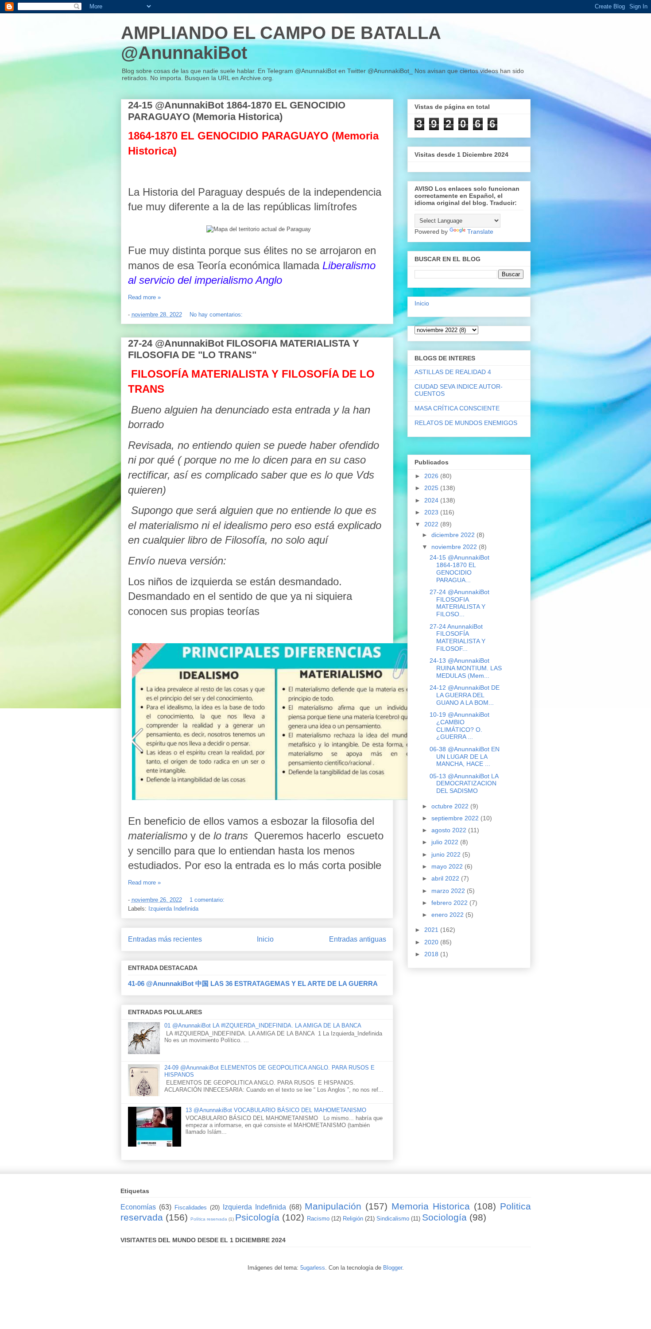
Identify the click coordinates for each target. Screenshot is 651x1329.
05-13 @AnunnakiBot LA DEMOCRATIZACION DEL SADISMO (464, 784)
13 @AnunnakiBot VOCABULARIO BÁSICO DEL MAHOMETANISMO (276, 1110)
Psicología (257, 1217)
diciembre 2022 (454, 534)
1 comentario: (208, 899)
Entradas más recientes (165, 939)
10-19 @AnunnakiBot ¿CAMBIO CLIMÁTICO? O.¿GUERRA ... (459, 725)
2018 (432, 954)
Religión (353, 1218)
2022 (432, 524)
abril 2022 (446, 878)
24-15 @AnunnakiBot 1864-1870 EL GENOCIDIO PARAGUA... (459, 568)
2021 (432, 929)
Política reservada (208, 1219)
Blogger (392, 1267)
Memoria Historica (430, 1206)
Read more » (144, 297)
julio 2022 (445, 842)
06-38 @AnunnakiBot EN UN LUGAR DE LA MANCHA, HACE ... (465, 757)
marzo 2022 (449, 890)
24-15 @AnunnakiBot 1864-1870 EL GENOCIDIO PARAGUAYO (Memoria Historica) (236, 111)
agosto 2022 (449, 830)
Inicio (265, 939)
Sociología (444, 1217)
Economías (138, 1207)
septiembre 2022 (455, 818)
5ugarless (312, 1267)
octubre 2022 (450, 806)
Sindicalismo (392, 1218)
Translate (480, 231)
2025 (432, 487)
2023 (432, 512)
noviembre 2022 (455, 546)
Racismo (318, 1218)
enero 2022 (448, 914)
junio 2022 (446, 854)
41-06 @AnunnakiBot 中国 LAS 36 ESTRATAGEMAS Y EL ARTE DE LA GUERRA (253, 983)
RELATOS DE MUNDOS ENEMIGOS (466, 422)
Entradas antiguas (357, 939)
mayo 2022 (448, 866)
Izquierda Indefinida (173, 908)
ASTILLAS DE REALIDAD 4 (453, 371)
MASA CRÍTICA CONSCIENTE (457, 408)
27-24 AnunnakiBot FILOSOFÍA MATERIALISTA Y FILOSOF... (457, 637)
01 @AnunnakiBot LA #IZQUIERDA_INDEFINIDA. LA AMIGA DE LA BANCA (262, 1025)
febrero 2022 (450, 902)
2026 (432, 475)
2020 (432, 942)
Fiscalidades (190, 1207)
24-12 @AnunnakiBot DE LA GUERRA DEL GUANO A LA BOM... (465, 695)
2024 (432, 500)
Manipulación (333, 1206)
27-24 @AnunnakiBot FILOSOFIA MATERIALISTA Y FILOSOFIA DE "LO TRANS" (243, 349)
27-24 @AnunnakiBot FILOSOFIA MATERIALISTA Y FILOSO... (459, 603)
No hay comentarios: (217, 314)
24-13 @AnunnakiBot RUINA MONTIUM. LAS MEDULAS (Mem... (466, 668)
